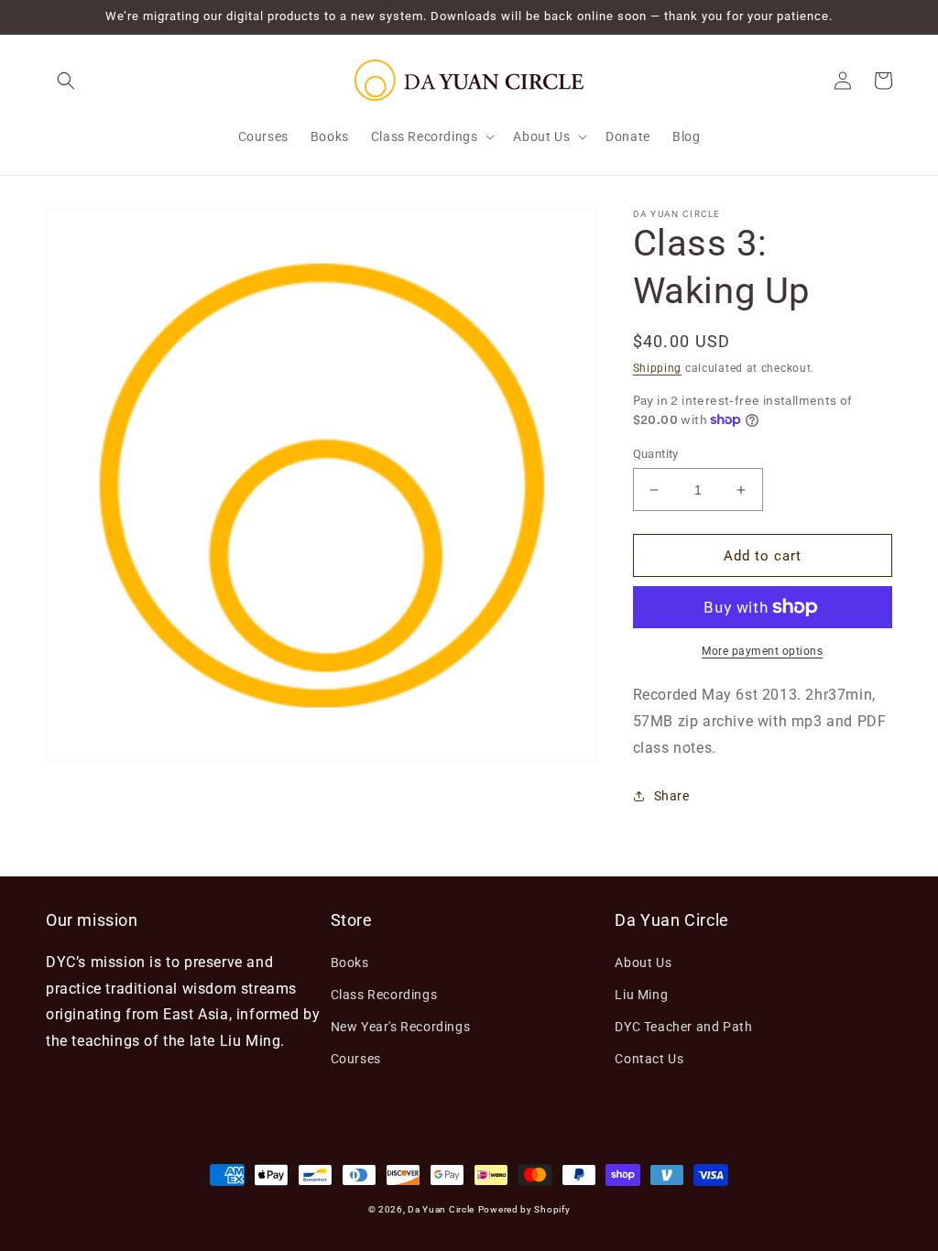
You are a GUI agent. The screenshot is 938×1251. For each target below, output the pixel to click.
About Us (643, 962)
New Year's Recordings (401, 1026)
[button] (66, 80)
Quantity (656, 454)
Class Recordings (384, 994)
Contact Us (649, 1058)
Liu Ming (641, 994)
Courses (356, 1058)
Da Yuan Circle (441, 1209)
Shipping (657, 368)
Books (350, 962)
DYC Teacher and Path (683, 1026)
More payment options (762, 651)
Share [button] (672, 796)
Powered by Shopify (524, 1209)
